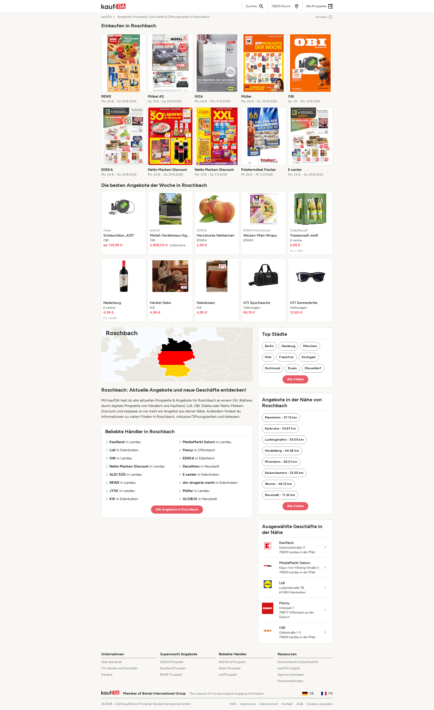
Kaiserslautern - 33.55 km (284, 473)
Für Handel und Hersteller (119, 668)
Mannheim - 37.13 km (281, 417)
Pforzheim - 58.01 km (281, 462)
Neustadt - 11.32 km (280, 495)
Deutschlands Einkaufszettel (298, 662)
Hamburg (288, 346)
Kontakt (287, 704)
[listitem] (123, 69)
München (310, 346)
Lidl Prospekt (228, 675)
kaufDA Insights (289, 668)
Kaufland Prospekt (173, 668)
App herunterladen (291, 675)
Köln (268, 357)
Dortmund (272, 368)
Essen (292, 368)
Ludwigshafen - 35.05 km (284, 440)
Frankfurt (286, 357)
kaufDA (106, 17)
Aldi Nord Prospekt (232, 662)
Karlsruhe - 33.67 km (280, 428)
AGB (299, 704)
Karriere (107, 675)
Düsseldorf (313, 368)
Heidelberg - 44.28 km (282, 451)
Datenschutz (269, 704)
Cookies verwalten (320, 704)
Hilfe (233, 704)
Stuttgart (309, 357)
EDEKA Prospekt (171, 662)
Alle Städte (295, 379)
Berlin (269, 346)
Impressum (248, 704)
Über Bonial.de (111, 662)
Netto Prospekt (230, 668)
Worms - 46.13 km (278, 484)
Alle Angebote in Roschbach (177, 509)
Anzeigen (321, 17)
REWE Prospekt (171, 675)
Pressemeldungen (290, 681)
